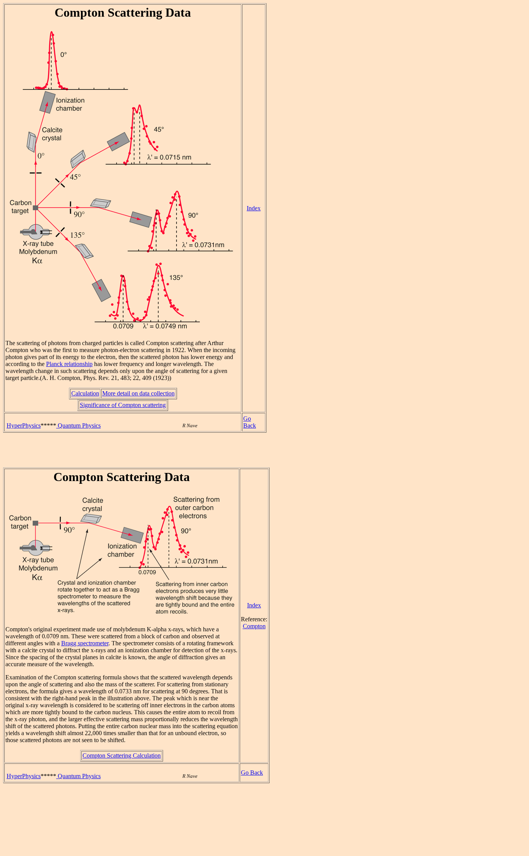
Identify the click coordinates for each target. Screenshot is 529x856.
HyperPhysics (24, 425)
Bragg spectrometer (84, 643)
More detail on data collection (138, 393)
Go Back (249, 422)
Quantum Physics (78, 425)
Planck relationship (69, 364)
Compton (254, 626)
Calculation (85, 393)
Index (254, 208)
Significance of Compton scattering (123, 405)
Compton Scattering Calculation (121, 755)
